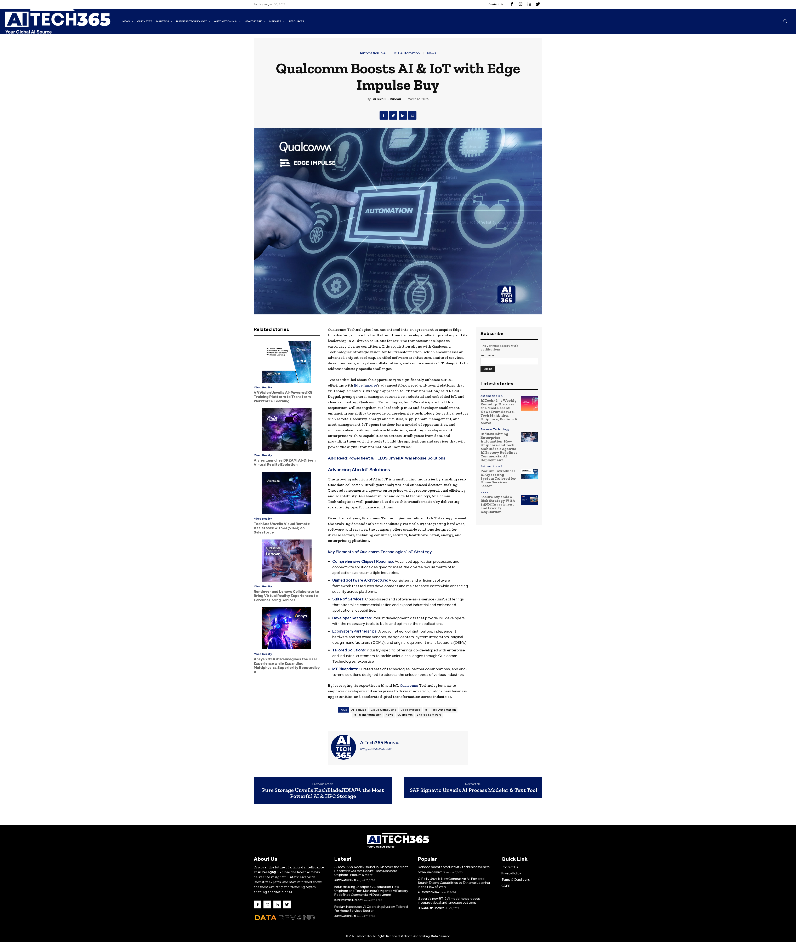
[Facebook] (511, 4)
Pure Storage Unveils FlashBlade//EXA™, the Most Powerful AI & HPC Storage (323, 793)
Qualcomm (409, 685)
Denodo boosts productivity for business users (454, 867)
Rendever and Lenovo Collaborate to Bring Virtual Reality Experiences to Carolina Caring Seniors (286, 595)
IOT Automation (407, 53)
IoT (427, 710)
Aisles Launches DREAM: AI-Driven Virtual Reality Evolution (284, 462)
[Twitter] (538, 4)
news (389, 715)
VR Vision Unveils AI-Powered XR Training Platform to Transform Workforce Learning (283, 396)
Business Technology (495, 429)
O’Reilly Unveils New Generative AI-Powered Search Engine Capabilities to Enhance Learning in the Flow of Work (454, 883)
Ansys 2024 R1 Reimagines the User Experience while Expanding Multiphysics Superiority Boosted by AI (287, 665)
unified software (429, 715)
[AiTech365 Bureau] (343, 747)
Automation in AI (373, 53)
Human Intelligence (431, 908)
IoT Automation (444, 710)
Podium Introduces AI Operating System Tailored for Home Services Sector (498, 478)
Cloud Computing (384, 710)
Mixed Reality (263, 387)
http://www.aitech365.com (376, 749)
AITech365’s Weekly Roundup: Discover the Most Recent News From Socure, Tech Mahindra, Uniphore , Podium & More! (499, 411)
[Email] (412, 115)
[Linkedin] (529, 4)
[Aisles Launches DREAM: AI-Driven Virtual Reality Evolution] (287, 429)
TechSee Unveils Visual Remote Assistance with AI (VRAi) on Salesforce (282, 528)
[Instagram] (520, 4)
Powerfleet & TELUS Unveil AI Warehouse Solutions (396, 458)
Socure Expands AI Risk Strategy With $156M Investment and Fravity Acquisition (498, 504)
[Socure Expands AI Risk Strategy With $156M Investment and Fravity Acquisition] (529, 499)
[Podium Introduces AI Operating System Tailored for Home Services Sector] (529, 473)
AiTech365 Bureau (387, 99)
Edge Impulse (365, 385)
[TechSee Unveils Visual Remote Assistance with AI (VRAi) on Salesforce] (287, 493)
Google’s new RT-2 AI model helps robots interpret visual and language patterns (449, 900)
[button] (785, 21)
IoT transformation (368, 715)
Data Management (430, 872)
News (431, 53)
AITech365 (359, 710)
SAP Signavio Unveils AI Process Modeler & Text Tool (473, 790)
